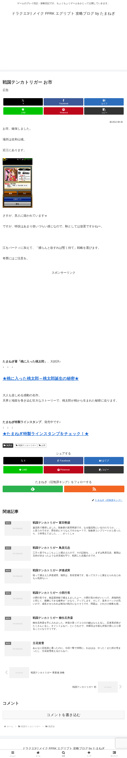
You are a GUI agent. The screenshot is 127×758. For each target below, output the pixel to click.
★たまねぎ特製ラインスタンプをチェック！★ (46, 433)
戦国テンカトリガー (27, 445)
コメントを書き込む (64, 715)
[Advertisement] (63, 46)
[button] (104, 111)
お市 (43, 445)
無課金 (9, 445)
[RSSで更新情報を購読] (94, 489)
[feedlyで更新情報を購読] (33, 489)
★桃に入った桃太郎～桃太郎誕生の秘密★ (41, 378)
